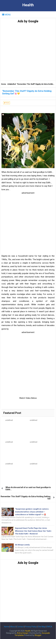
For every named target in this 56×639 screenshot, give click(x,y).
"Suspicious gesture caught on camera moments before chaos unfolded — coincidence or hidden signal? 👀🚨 (32, 512)
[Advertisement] (28, 51)
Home (3, 84)
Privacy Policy (31, 627)
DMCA (49, 627)
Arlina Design (22, 633)
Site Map (41, 627)
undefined (9, 420)
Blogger (38, 635)
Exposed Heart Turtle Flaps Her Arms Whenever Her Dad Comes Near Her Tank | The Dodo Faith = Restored (33, 531)
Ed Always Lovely (22, 545)
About (13, 627)
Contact (20, 627)
